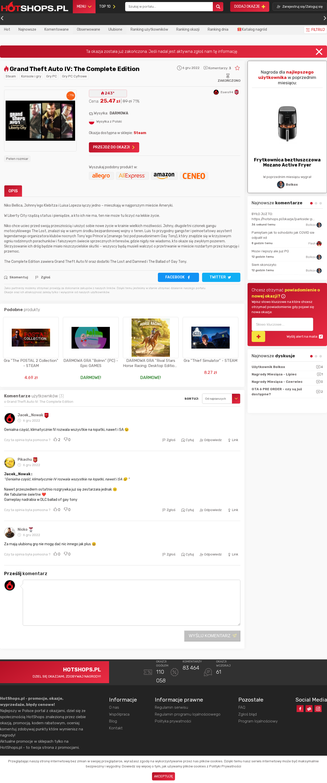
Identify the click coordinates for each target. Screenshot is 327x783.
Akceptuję (163, 776)
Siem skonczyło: (264, 265)
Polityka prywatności (173, 721)
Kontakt (116, 728)
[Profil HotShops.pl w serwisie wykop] (309, 708)
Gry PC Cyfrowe (74, 76)
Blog (113, 721)
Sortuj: (191, 398)
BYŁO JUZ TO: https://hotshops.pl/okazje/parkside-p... (283, 216)
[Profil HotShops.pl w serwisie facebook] (300, 708)
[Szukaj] (218, 6)
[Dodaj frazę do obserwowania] (258, 336)
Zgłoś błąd (247, 714)
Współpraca (119, 714)
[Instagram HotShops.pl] (317, 708)
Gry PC (51, 76)
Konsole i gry (31, 76)
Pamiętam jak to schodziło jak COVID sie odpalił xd (283, 235)
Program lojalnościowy (258, 721)
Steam (11, 76)
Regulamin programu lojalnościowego (187, 714)
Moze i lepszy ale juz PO (270, 251)
